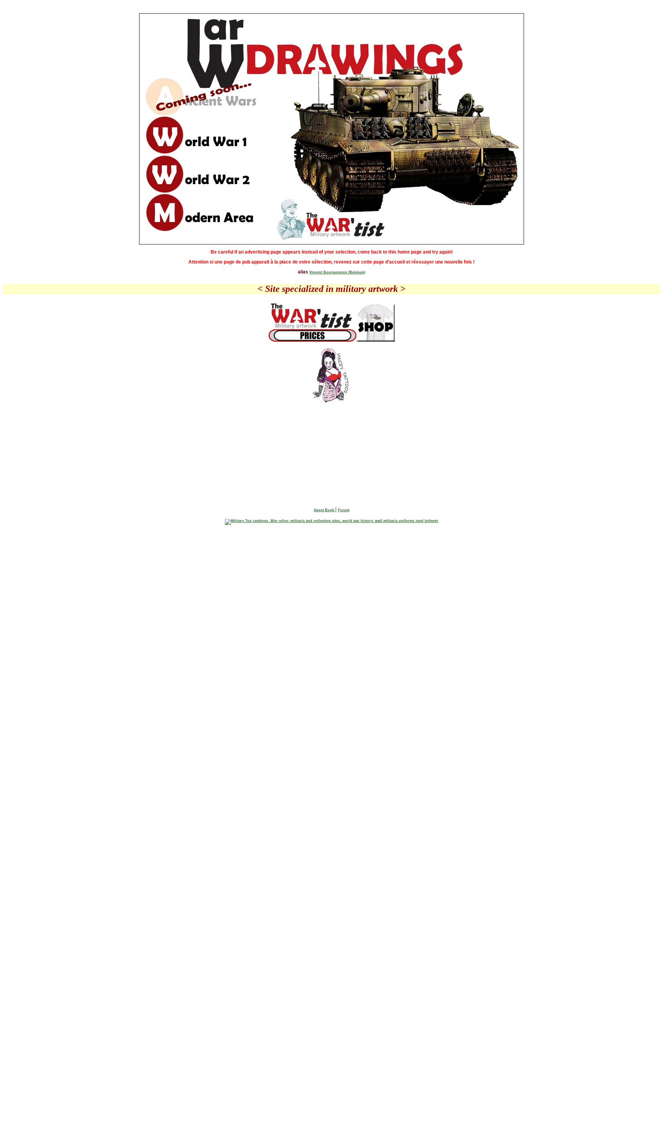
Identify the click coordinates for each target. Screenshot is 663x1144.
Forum (344, 510)
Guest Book (324, 510)
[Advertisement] (331, 429)
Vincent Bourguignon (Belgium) (337, 272)
